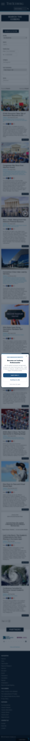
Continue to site (15, 380)
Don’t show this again (15, 384)
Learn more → (15, 375)
